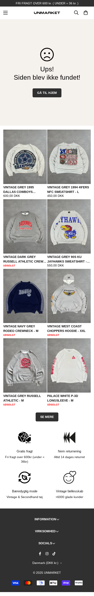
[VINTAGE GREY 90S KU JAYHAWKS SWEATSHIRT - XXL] (69, 226)
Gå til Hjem (47, 92)
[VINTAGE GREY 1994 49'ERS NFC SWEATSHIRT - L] (69, 157)
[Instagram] (47, 553)
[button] (86, 13)
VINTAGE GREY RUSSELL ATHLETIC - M (22, 398)
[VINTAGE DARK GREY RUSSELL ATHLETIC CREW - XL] (25, 226)
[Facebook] (40, 553)
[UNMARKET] (47, 13)
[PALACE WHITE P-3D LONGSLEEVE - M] (69, 365)
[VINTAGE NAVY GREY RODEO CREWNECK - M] (25, 296)
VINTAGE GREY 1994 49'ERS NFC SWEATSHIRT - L (68, 189)
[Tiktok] (54, 553)
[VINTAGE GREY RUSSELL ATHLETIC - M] (25, 365)
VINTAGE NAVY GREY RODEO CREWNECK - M (20, 329)
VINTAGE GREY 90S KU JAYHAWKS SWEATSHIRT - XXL (67, 259)
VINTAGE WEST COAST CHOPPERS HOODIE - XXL (66, 329)
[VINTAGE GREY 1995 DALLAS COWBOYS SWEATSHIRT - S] (25, 157)
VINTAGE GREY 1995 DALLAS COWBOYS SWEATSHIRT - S (18, 189)
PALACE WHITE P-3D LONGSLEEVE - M (62, 398)
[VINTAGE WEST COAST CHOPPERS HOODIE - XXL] (69, 296)
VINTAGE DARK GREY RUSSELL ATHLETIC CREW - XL (24, 259)
